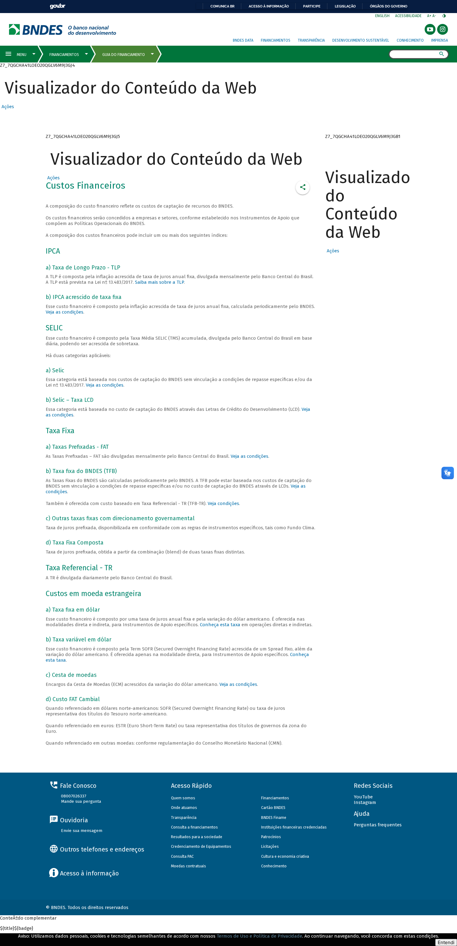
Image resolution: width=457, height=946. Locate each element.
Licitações (270, 846)
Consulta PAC (182, 856)
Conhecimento (410, 40)
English (382, 16)
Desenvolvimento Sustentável (360, 40)
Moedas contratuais (188, 866)
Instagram (365, 802)
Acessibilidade (408, 16)
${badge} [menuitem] (16, 928)
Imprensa (439, 40)
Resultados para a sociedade (196, 836)
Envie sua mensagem (81, 830)
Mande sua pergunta (81, 801)
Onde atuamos (184, 807)
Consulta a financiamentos (194, 827)
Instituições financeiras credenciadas (294, 827)
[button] (7, 106)
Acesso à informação (269, 6)
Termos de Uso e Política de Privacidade (259, 936)
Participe (312, 6)
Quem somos (183, 798)
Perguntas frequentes (378, 825)
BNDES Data (243, 40)
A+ (429, 16)
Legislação (345, 6)
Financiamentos (275, 40)
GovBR (57, 6)
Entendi (446, 942)
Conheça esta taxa (220, 624)
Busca (383, 55)
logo (62, 29)
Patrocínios (271, 836)
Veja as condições (64, 312)
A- (434, 16)
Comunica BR (222, 6)
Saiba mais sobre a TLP (159, 282)
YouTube (363, 797)
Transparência (311, 40)
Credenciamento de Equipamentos (201, 846)
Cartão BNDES (273, 807)
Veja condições (223, 503)
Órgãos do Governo (388, 6)
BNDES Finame (273, 817)
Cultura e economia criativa (285, 856)
